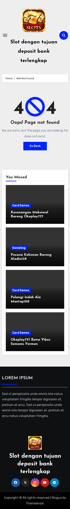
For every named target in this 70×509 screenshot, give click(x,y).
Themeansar (35, 503)
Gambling (18, 248)
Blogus (57, 498)
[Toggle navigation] (5, 35)
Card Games (20, 205)
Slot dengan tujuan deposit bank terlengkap (33, 51)
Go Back (35, 146)
